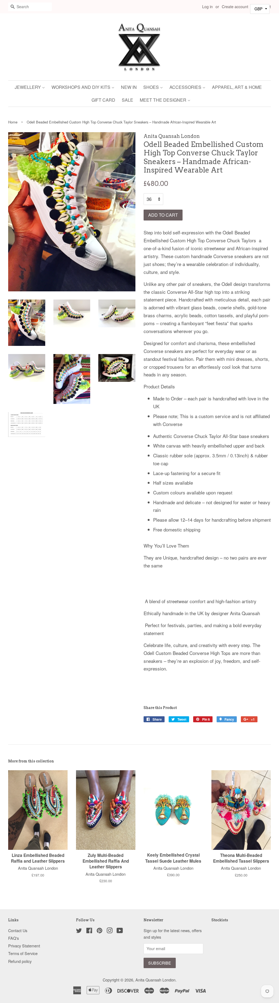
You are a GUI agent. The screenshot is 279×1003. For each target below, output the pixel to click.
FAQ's (13, 938)
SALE (127, 100)
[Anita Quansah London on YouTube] (120, 931)
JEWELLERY (28, 87)
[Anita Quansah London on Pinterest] (99, 931)
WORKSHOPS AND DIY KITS (81, 87)
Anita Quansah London (155, 980)
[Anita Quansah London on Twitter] (79, 931)
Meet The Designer (163, 100)
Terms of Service (23, 953)
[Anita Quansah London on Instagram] (110, 931)
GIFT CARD (103, 100)
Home (12, 122)
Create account (235, 6)
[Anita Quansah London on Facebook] (89, 931)
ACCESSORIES (185, 87)
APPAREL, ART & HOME (237, 87)
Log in (207, 6)
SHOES (151, 87)
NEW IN (129, 87)
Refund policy (20, 961)
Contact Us (17, 930)
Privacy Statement (24, 945)
